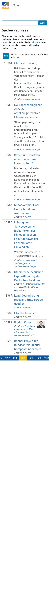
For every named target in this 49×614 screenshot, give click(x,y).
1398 (15, 358)
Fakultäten (36, 42)
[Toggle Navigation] (43, 5)
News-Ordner (20, 290)
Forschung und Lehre (34, 284)
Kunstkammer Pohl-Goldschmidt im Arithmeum (27, 209)
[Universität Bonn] (5, 5)
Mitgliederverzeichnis (24, 335)
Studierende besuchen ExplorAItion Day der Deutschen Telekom (28, 276)
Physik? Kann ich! (25, 313)
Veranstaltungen (32, 99)
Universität (30, 260)
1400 (31, 358)
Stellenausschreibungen (25, 266)
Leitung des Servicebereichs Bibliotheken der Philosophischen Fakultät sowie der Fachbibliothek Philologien (26, 235)
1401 (39, 358)
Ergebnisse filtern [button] (27, 54)
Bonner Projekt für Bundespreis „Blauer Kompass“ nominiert (27, 345)
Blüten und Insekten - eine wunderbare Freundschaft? (27, 159)
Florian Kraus (23, 322)
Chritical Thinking (25, 63)
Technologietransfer (28, 287)
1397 (7, 358)
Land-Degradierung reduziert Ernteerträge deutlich (28, 299)
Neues (28, 217)
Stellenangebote (22, 263)
